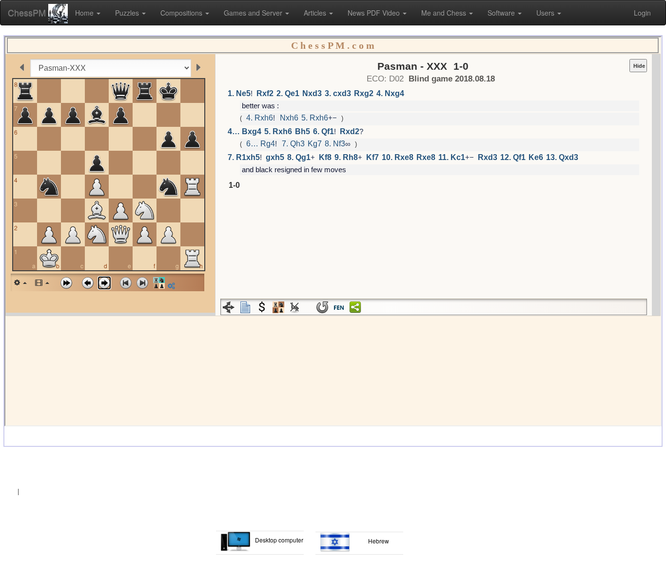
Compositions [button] (182, 13)
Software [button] (502, 13)
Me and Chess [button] (444, 13)
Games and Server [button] (254, 13)
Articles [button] (316, 13)
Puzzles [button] (128, 13)
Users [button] (546, 13)
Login (642, 13)
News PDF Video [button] (375, 13)
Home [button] (85, 13)
